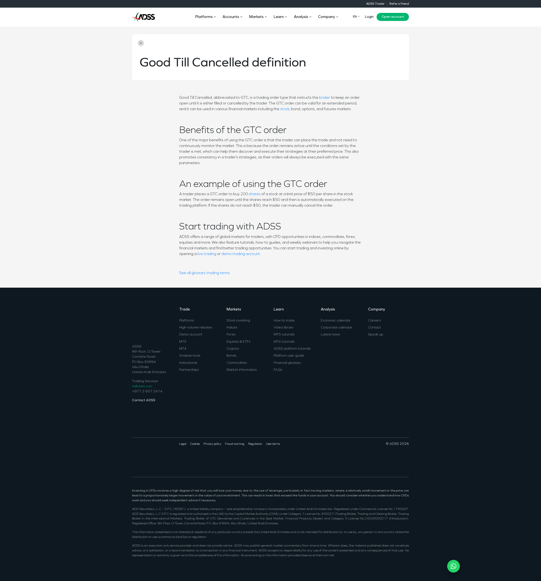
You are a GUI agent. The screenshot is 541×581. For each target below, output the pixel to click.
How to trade (284, 320)
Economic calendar (336, 320)
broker (324, 97)
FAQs (278, 370)
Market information (242, 370)
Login (369, 17)
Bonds (231, 355)
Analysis (328, 309)
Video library (284, 327)
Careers (374, 320)
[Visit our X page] (141, 457)
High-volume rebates (195, 327)
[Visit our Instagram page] (161, 457)
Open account (393, 17)
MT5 (182, 341)
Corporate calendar (336, 327)
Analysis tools (189, 355)
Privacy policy (212, 444)
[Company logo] (143, 16)
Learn (279, 309)
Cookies (195, 444)
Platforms (186, 320)
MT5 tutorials (284, 334)
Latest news (330, 334)
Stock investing (238, 320)
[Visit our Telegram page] (168, 457)
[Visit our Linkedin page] (148, 457)
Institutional (188, 363)
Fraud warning (234, 444)
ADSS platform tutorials (292, 348)
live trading (206, 254)
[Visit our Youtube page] (154, 457)
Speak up (375, 334)
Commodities (237, 363)
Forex (231, 334)
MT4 (182, 348)
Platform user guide (289, 355)
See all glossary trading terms (204, 273)
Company (376, 309)
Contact (374, 327)
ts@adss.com (142, 386)
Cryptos (233, 348)
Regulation (255, 444)
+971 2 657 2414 (147, 391)
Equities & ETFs (238, 341)
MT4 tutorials (284, 341)
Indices (232, 327)
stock (284, 109)
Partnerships (189, 370)
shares (254, 194)
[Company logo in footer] (143, 322)
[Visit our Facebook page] (135, 457)
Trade (184, 309)
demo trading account (240, 254)
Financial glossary (287, 363)
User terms (273, 444)
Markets (234, 309)
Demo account (190, 334)
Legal (182, 444)
